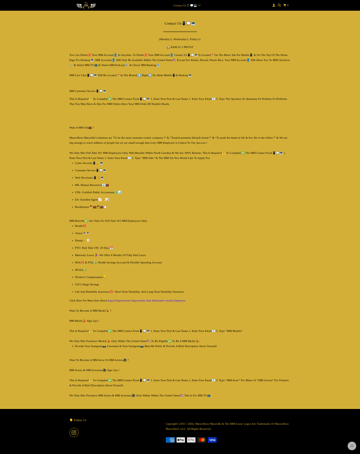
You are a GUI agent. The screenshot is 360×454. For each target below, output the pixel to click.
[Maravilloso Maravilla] (86, 5)
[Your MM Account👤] (274, 5)
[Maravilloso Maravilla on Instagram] (75, 432)
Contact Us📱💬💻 (185, 5)
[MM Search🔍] (279, 5)
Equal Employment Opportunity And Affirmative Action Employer (147, 300)
